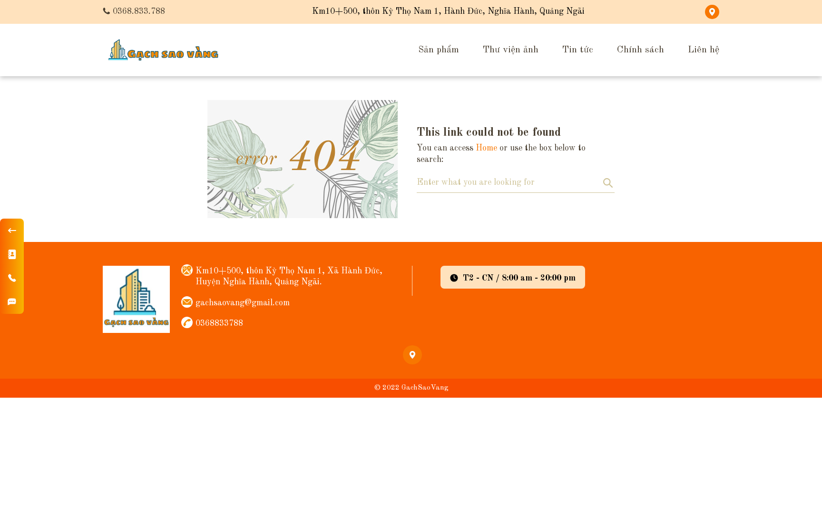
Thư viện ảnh (510, 50)
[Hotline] (12, 278)
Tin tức (577, 50)
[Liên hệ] (12, 254)
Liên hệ (703, 50)
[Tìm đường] (12, 302)
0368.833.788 (139, 11)
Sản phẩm (438, 50)
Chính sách (640, 50)
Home (486, 148)
